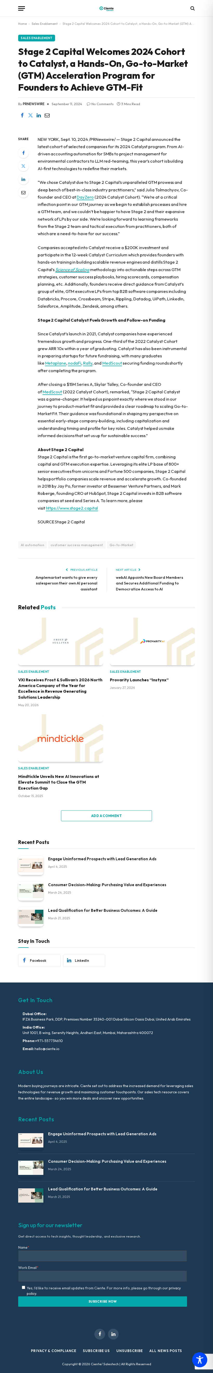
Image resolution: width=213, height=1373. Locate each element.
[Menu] (21, 8)
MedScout (112, 363)
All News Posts (165, 1351)
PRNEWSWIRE (33, 104)
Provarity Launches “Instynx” (139, 679)
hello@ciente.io (46, 1048)
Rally (87, 363)
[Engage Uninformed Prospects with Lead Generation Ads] (30, 865)
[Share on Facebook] (22, 115)
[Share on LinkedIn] (39, 115)
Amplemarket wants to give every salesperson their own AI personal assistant (66, 583)
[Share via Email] (47, 115)
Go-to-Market (122, 545)
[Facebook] (23, 153)
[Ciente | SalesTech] (106, 8)
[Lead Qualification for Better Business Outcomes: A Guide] (30, 917)
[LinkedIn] (23, 179)
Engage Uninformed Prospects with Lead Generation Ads (102, 858)
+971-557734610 (49, 1040)
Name (23, 1247)
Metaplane (55, 363)
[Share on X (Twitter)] (30, 115)
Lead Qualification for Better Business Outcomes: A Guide (102, 910)
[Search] (192, 8)
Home (22, 24)
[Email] (23, 192)
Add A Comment (106, 816)
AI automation (32, 545)
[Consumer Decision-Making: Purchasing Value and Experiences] (30, 891)
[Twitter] (23, 166)
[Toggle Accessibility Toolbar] (200, 1360)
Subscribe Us (96, 1351)
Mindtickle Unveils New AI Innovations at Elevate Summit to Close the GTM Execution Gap (58, 782)
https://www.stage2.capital (72, 508)
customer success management (77, 545)
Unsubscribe (129, 1351)
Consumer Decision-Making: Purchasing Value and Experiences (107, 884)
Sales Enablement (45, 24)
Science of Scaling (72, 269)
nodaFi (75, 363)
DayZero (85, 197)
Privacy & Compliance (53, 1351)
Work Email (28, 1267)
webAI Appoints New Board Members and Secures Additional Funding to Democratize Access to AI (149, 583)
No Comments (102, 104)
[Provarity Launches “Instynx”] (152, 641)
